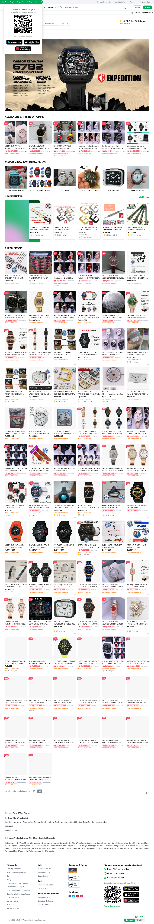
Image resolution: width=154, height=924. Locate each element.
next (147, 75)
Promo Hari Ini (12, 901)
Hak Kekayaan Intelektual (16, 872)
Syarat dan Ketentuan (46, 901)
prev (7, 75)
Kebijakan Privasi (44, 905)
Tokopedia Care (144, 2)
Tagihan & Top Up (44, 869)
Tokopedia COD (44, 872)
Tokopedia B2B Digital (15, 887)
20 (29, 791)
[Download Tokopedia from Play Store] (131, 888)
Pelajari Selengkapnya (112, 906)
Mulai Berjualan (120, 2)
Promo (132, 2)
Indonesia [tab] (129, 920)
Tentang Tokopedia (104, 2)
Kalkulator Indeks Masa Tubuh (18, 894)
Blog (9, 880)
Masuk (137, 7)
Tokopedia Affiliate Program (17, 883)
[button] (142, 12)
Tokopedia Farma (13, 898)
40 (34, 791)
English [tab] (139, 920)
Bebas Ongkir (43, 876)
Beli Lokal (11, 905)
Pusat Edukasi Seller (45, 885)
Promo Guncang (13, 908)
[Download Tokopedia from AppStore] (131, 894)
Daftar (147, 7)
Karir (9, 876)
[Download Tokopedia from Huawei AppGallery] (131, 900)
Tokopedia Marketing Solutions (18, 890)
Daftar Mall (42, 888)
